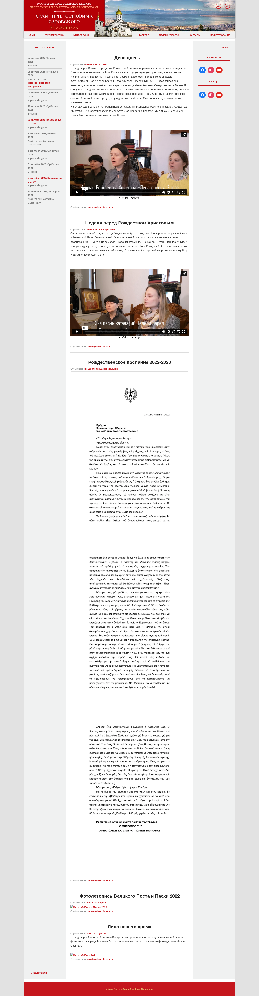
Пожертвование (220, 35)
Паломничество (169, 35)
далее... (226, 47)
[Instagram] (211, 70)
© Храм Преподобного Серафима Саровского (129, 989)
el (227, 6)
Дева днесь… (129, 57)
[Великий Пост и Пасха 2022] (88, 907)
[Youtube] (219, 70)
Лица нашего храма (129, 926)
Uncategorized (94, 880)
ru (218, 6)
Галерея (144, 35)
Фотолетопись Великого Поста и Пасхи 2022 (129, 896)
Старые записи (37, 972)
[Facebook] (202, 70)
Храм (32, 35)
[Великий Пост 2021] (83, 955)
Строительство (54, 35)
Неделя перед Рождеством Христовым (129, 222)
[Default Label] (202, 95)
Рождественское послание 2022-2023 (129, 362)
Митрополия (81, 35)
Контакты (195, 35)
